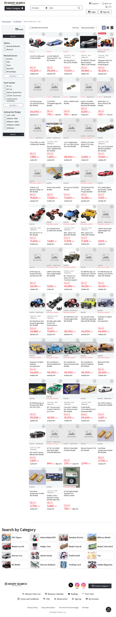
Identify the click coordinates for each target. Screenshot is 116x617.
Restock (10, 49)
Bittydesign (11, 72)
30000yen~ (11, 128)
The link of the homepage (69, 607)
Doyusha (10, 68)
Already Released (13, 46)
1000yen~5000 (12, 118)
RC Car (9, 86)
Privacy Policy (32, 607)
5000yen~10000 (13, 122)
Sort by (75, 27)
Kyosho (9, 59)
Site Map (85, 607)
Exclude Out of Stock (40, 28)
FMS (8, 62)
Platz (9, 65)
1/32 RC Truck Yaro (14, 95)
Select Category (13, 8)
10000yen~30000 (13, 125)
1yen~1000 (11, 115)
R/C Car (9, 89)
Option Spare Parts (14, 92)
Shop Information (48, 607)
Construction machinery (12, 100)
